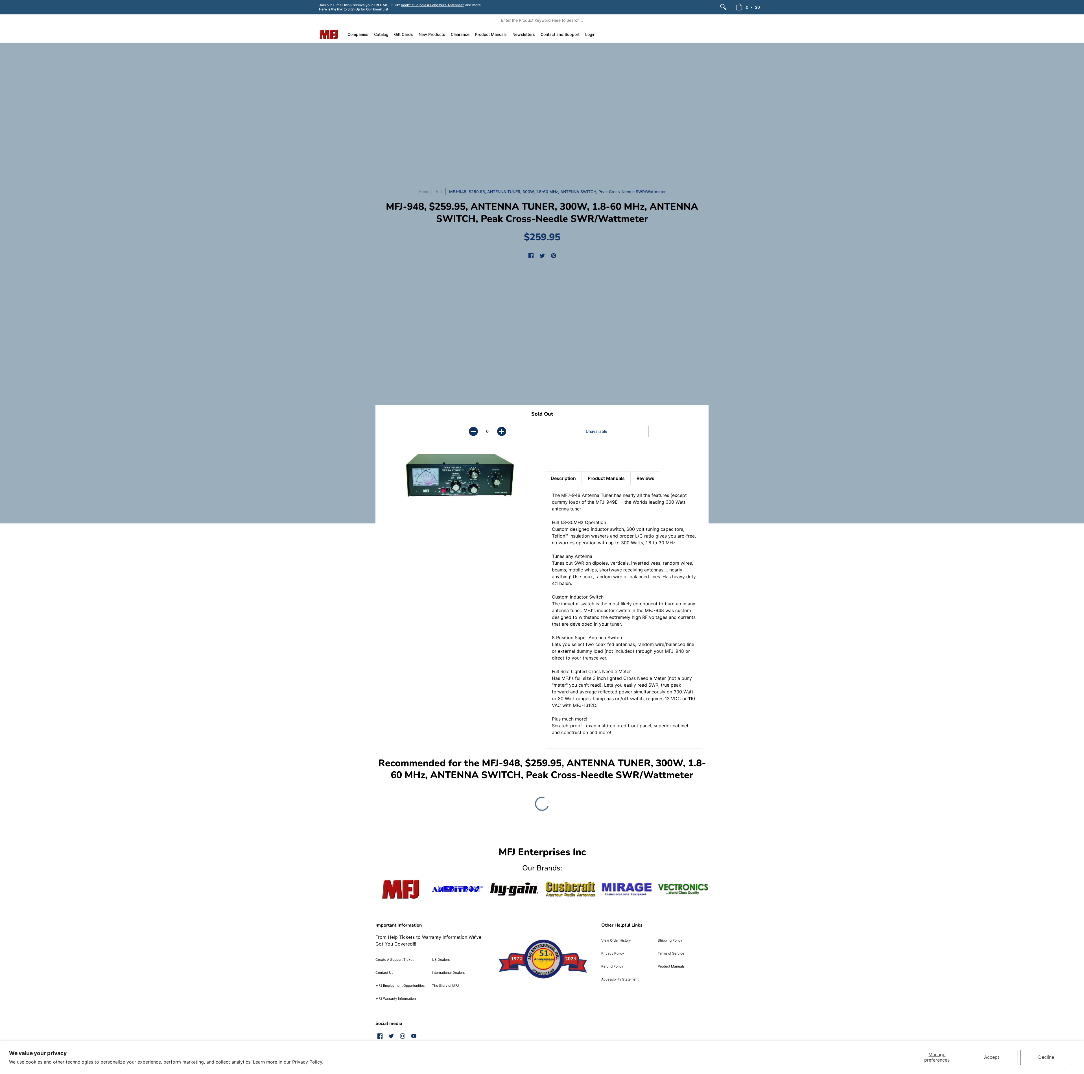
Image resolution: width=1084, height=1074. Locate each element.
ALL (439, 191)
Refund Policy (612, 966)
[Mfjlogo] (400, 889)
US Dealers (441, 959)
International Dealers (448, 972)
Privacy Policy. (307, 1062)
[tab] (555, 457)
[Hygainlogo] (513, 889)
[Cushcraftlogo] (570, 889)
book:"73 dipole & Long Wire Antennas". (432, 5)
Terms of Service (671, 953)
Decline (1046, 1057)
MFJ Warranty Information (395, 998)
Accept (991, 1057)
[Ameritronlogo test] (457, 889)
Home (424, 191)
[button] (748, 7)
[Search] (723, 7)
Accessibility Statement (620, 979)
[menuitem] (723, 7)
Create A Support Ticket (394, 959)
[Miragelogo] (626, 889)
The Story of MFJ (445, 985)
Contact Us (384, 972)
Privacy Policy (612, 953)
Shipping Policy (670, 940)
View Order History (616, 940)
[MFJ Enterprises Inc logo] (329, 34)
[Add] (501, 431)
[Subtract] (473, 431)
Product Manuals (671, 966)
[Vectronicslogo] (683, 889)
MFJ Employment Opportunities (400, 985)
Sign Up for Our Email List (368, 9)
